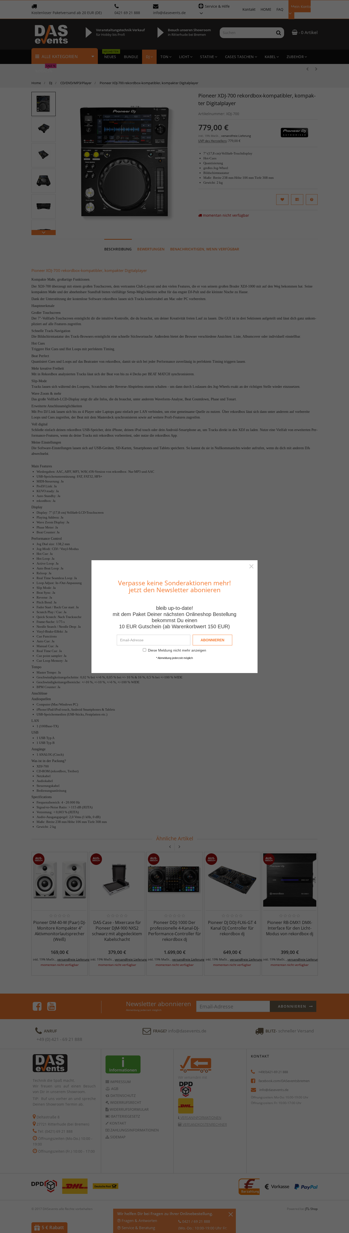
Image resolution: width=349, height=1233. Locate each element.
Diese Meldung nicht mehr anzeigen (177, 650)
